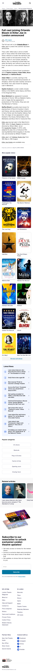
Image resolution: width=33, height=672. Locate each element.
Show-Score (5, 646)
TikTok (22, 644)
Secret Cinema (6, 649)
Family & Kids (16, 461)
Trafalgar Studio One (18, 137)
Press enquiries (7, 608)
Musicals (16, 450)
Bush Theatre (16, 124)
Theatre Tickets (22, 606)
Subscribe (16, 572)
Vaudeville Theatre (10, 128)
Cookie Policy (6, 620)
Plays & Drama (16, 455)
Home (3, 8)
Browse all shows (16, 359)
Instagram (23, 641)
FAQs (3, 600)
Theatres (20, 612)
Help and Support (7, 603)
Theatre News (9, 8)
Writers (4, 611)
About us (4, 597)
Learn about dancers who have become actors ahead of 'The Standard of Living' (11, 502)
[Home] (17, 3)
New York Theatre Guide (7, 639)
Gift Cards (20, 615)
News (15, 8)
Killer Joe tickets (7, 142)
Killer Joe (5, 46)
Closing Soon (16, 472)
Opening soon (16, 466)
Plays (19, 595)
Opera (19, 601)
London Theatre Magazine (6, 593)
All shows (16, 445)
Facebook (23, 638)
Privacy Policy (21, 576)
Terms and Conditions (8, 614)
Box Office (5, 643)
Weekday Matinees (23, 609)
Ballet (19, 604)
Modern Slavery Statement (7, 624)
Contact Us (5, 606)
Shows (19, 598)
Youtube (22, 649)
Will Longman (8, 40)
